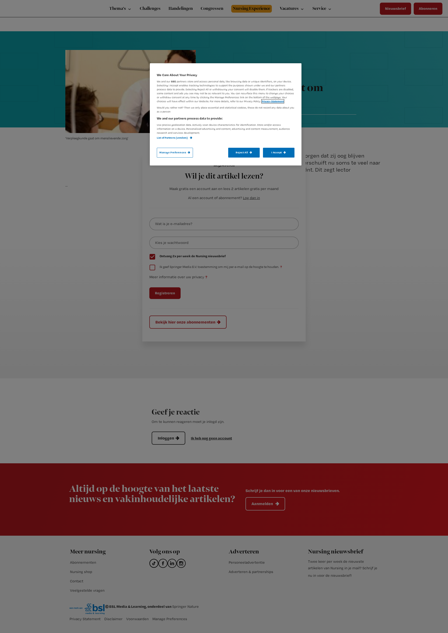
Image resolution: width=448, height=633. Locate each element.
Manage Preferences (172, 152)
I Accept (276, 152)
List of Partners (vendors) (172, 137)
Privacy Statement (273, 101)
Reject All (242, 152)
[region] (225, 114)
